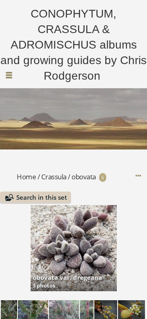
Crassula (54, 176)
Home (26, 176)
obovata (83, 176)
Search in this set (41, 197)
